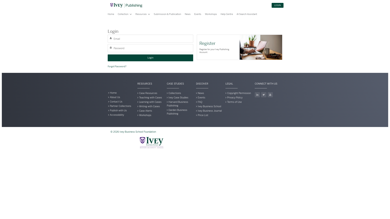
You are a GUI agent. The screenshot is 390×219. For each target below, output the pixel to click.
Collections (174, 93)
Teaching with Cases (150, 97)
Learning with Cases (150, 102)
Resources (141, 14)
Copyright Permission (239, 93)
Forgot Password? (117, 66)
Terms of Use (234, 102)
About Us (115, 97)
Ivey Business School (209, 106)
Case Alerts (145, 110)
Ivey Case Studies (178, 97)
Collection (123, 14)
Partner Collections (120, 106)
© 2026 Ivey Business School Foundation (133, 131)
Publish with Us (118, 110)
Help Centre (227, 14)
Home (111, 14)
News (188, 14)
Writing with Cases (149, 106)
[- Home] (126, 5)
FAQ (200, 102)
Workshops (211, 14)
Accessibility (117, 114)
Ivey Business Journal (210, 110)
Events (197, 14)
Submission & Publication (167, 14)
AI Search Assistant (247, 14)
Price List (203, 115)
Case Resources (148, 93)
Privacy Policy (235, 97)
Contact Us (116, 101)
